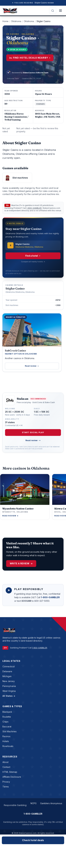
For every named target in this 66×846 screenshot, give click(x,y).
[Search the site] (52, 10)
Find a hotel (31, 255)
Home (5, 21)
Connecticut (8, 666)
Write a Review (21, 563)
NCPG (34, 803)
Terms (5, 786)
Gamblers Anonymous (51, 803)
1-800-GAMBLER (34, 208)
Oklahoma (16, 21)
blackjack (7, 712)
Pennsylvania (9, 686)
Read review (30, 366)
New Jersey (8, 681)
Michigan (7, 676)
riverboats (7, 746)
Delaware (7, 671)
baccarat (6, 726)
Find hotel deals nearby (31, 57)
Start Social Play (33, 432)
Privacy (6, 781)
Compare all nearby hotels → (33, 262)
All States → (8, 696)
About (5, 762)
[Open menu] (60, 10)
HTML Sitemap (9, 772)
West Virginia (9, 691)
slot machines (9, 731)
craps (5, 721)
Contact (6, 767)
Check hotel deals (33, 840)
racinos (6, 736)
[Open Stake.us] (10, 400)
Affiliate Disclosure (11, 777)
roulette (6, 716)
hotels (5, 741)
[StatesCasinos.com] (9, 10)
